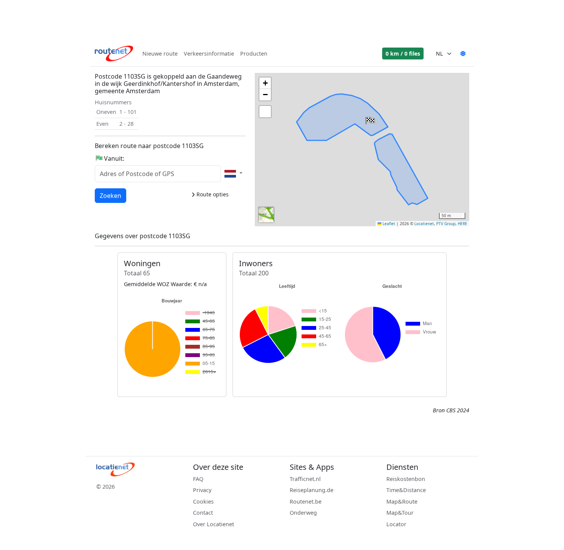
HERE (462, 223)
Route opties (212, 194)
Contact (203, 512)
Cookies (203, 501)
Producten (253, 53)
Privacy (202, 490)
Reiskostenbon (405, 478)
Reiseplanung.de (311, 490)
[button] (369, 119)
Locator (396, 524)
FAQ (198, 478)
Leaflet (388, 223)
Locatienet (424, 223)
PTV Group (445, 223)
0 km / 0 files (403, 53)
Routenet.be (306, 501)
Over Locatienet (213, 524)
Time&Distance (406, 490)
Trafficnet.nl (305, 478)
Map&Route (401, 501)
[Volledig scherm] (265, 111)
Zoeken (110, 195)
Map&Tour (400, 512)
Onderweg (303, 512)
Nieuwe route (160, 53)
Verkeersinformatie (209, 53)
